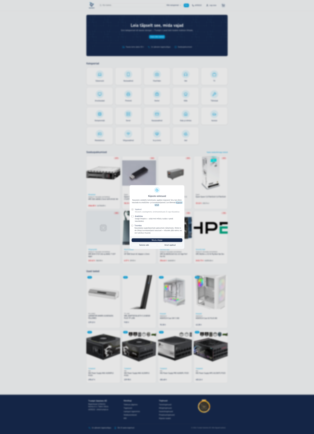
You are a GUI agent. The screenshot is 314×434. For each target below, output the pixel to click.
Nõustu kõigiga (157, 240)
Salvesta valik (144, 245)
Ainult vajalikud (170, 245)
